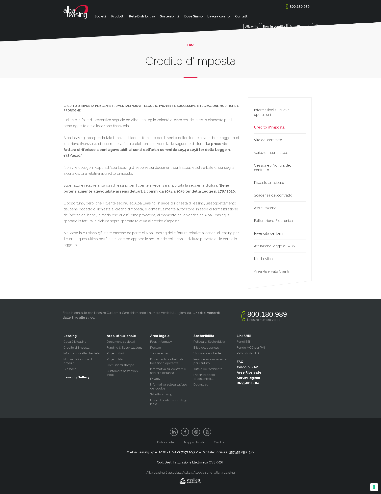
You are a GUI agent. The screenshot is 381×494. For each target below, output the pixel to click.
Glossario (70, 369)
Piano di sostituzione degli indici (168, 402)
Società (101, 16)
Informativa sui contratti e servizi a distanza (168, 371)
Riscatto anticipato (269, 182)
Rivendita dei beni (268, 233)
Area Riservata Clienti (271, 271)
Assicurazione (265, 208)
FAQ (240, 362)
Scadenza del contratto (273, 195)
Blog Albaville (248, 383)
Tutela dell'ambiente (207, 369)
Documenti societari (121, 341)
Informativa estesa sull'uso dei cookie (168, 386)
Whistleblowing (161, 394)
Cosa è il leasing (75, 341)
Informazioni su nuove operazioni (272, 112)
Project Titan (115, 359)
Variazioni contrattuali (271, 153)
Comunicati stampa (120, 365)
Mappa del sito (194, 442)
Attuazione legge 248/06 (274, 246)
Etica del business (206, 347)
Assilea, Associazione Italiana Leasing (208, 472)
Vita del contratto (268, 140)
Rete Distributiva (142, 16)
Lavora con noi (218, 16)
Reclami (156, 347)
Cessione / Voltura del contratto (272, 167)
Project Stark (116, 353)
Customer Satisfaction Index (122, 373)
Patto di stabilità (248, 353)
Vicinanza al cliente (207, 353)
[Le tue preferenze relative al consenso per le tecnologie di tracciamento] (374, 487)
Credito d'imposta (269, 127)
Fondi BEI (243, 341)
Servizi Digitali (248, 378)
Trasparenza (159, 353)
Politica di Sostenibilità (209, 341)
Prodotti (117, 16)
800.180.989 (300, 7)
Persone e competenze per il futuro (209, 361)
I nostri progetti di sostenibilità (204, 377)
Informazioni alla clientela (82, 353)
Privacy (155, 379)
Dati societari (166, 442)
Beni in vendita (274, 26)
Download (200, 384)
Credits (219, 442)
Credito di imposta (76, 347)
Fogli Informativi (161, 341)
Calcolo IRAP (247, 367)
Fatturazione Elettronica (273, 221)
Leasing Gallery (76, 377)
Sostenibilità (170, 16)
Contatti (241, 16)
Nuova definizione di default (78, 361)
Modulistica (263, 259)
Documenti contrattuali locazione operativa (166, 361)
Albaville (251, 26)
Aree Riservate (300, 26)
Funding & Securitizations (124, 347)
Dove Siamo (193, 16)
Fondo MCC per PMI (251, 347)
